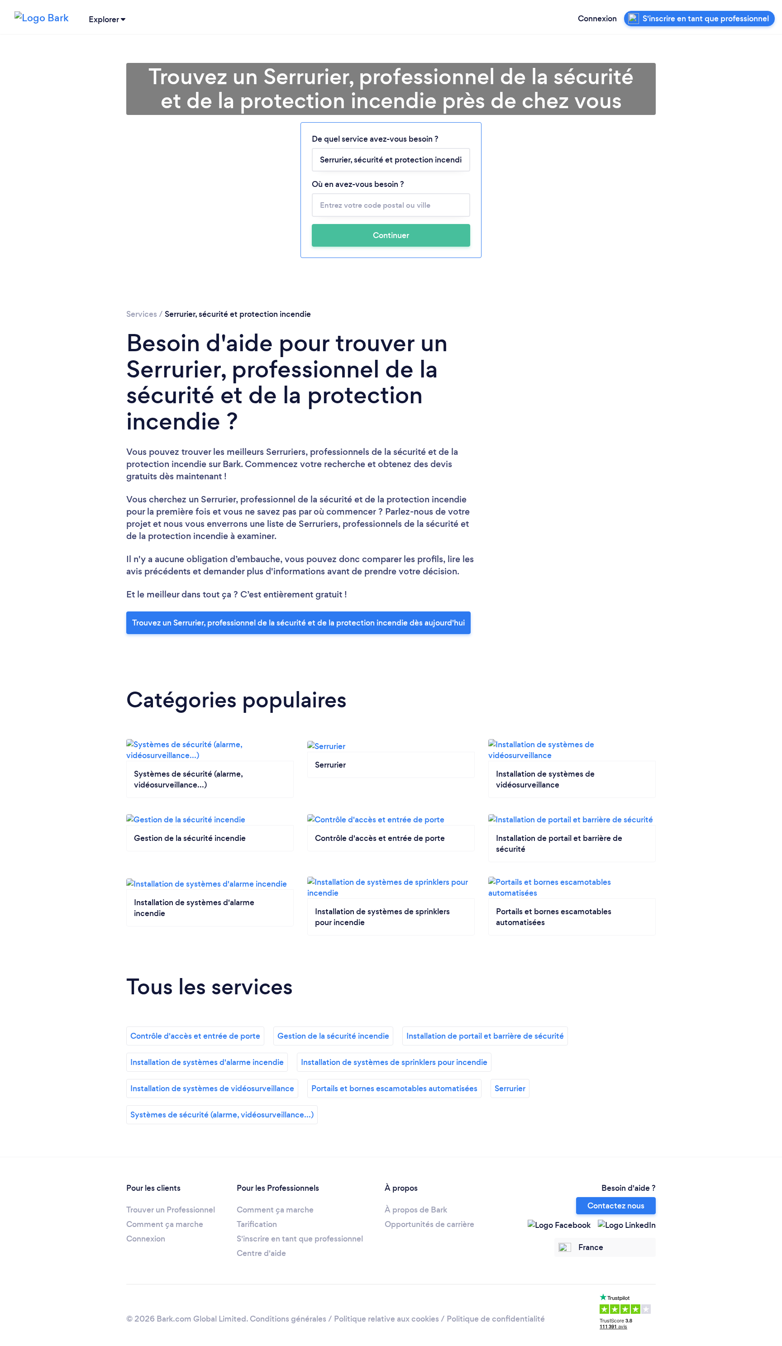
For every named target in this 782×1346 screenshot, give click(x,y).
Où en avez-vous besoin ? (358, 184)
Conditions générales (288, 1318)
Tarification (257, 1224)
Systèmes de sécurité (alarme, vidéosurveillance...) (222, 1114)
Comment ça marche (164, 1224)
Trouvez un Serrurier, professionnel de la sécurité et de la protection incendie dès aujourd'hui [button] (298, 622)
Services (141, 314)
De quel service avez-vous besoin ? (375, 139)
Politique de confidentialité (496, 1318)
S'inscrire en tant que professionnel (300, 1238)
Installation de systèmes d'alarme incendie (207, 1062)
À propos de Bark (416, 1209)
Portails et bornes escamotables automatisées (394, 1088)
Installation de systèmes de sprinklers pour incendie (394, 1062)
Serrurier (510, 1088)
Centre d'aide (261, 1253)
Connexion (597, 18)
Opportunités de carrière (429, 1224)
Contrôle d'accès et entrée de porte (195, 1036)
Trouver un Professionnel (170, 1209)
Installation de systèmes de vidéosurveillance (212, 1088)
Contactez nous (615, 1205)
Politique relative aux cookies (386, 1318)
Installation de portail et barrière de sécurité (485, 1036)
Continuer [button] (391, 235)
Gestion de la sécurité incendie (333, 1036)
